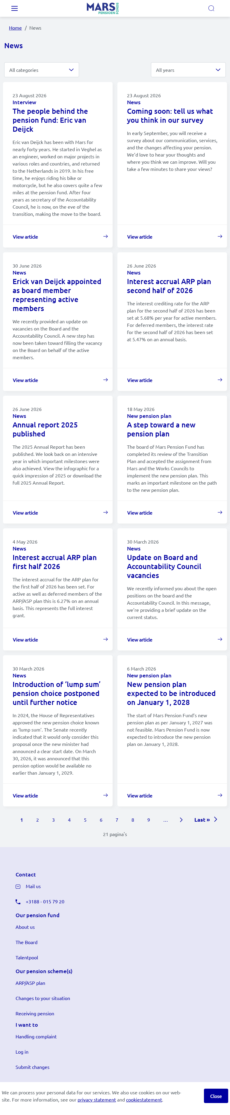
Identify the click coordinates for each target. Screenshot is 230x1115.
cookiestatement (144, 1099)
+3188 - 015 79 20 (45, 901)
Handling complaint (36, 1036)
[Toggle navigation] (14, 8)
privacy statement (97, 1099)
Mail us (33, 886)
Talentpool (27, 957)
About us (25, 927)
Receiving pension (35, 1013)
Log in (22, 1052)
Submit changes (32, 1067)
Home (15, 28)
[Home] (110, 8)
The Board (26, 942)
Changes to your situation (43, 998)
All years (165, 70)
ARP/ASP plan (30, 983)
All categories (23, 70)
